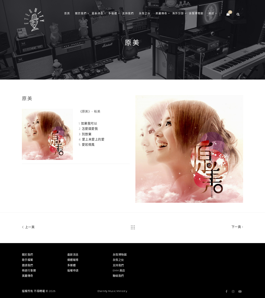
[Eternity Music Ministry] (34, 19)
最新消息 (97, 13)
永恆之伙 (145, 13)
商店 (211, 13)
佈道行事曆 (29, 271)
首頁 (67, 13)
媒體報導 (73, 260)
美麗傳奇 (161, 13)
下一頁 (236, 226)
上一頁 (29, 227)
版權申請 (73, 271)
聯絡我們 (118, 276)
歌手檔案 (27, 260)
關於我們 (81, 13)
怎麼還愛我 (90, 128)
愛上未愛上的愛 (93, 139)
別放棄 (86, 134)
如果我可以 (89, 123)
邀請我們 (27, 265)
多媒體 (112, 13)
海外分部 (178, 13)
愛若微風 (88, 144)
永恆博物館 (196, 13)
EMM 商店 (119, 271)
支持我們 (128, 13)
